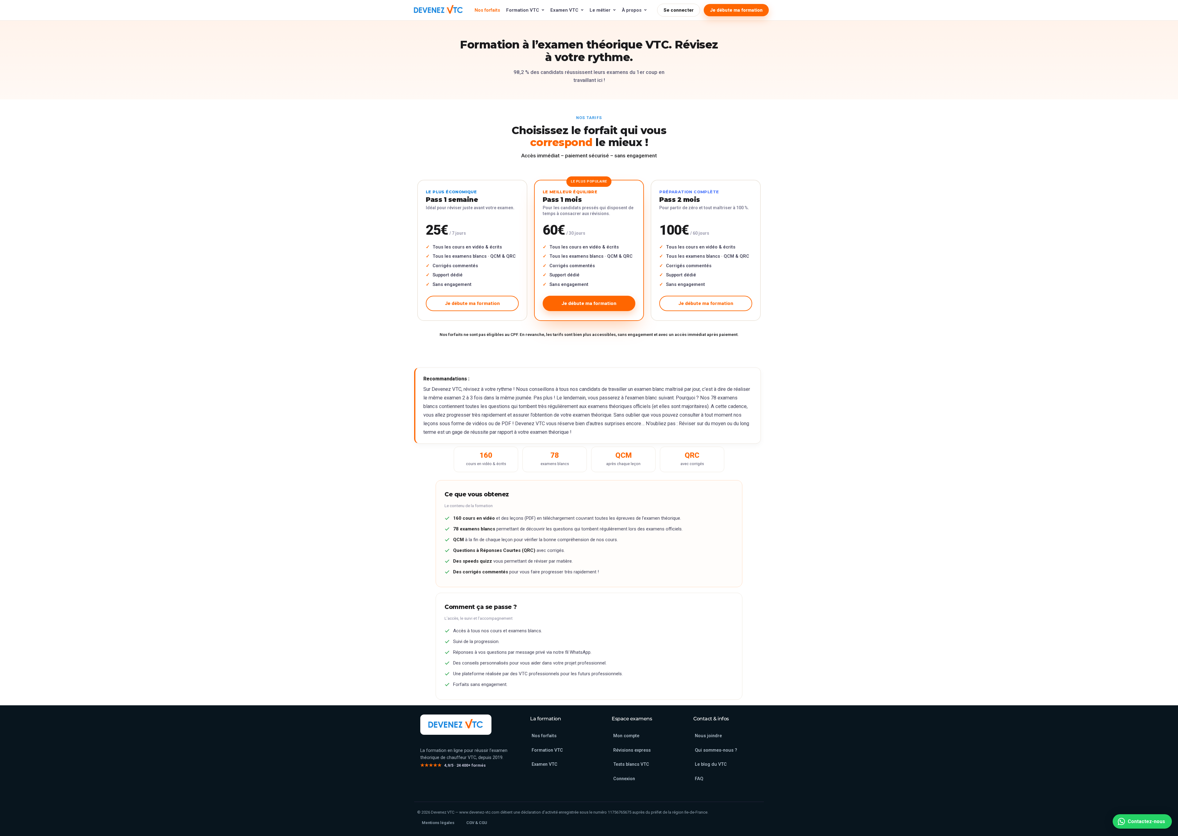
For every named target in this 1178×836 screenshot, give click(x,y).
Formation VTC (522, 10)
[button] (1142, 821)
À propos (631, 10)
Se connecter (679, 10)
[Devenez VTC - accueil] (455, 725)
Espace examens (632, 719)
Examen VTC (564, 10)
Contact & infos (711, 719)
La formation (545, 719)
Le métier (600, 10)
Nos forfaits (487, 10)
